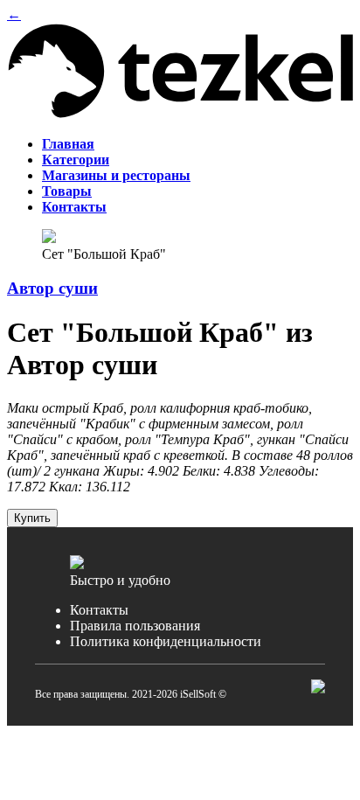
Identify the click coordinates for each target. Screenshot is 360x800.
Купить (32, 518)
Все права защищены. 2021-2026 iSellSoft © (130, 694)
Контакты (99, 609)
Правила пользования (135, 625)
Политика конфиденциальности (165, 641)
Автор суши (52, 288)
